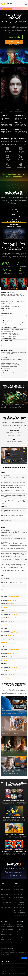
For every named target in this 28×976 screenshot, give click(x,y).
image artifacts (7, 160)
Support (19, 934)
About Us (19, 924)
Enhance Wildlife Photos (20, 904)
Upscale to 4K (4, 904)
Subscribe (24, 958)
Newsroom (19, 931)
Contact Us (20, 926)
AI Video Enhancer (5, 887)
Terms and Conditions (7, 973)
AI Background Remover (7, 926)
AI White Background (6, 934)
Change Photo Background (8, 942)
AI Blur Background (6, 931)
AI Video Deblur (5, 894)
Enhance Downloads (19, 902)
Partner (19, 929)
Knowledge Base (21, 937)
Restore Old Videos (6, 897)
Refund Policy (22, 973)
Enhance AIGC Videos (6, 902)
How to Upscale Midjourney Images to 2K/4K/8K (13, 817)
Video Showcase (5, 907)
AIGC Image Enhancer (19, 912)
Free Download (12, 37)
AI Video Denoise (5, 892)
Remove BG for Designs (7, 939)
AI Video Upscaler (5, 889)
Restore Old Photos (19, 907)
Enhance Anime (5, 899)
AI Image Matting (5, 924)
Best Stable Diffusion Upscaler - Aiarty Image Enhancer (14, 851)
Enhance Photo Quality (20, 899)
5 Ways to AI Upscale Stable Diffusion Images (14, 834)
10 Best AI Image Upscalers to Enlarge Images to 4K (14, 800)
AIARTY (9, 3)
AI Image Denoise (18, 892)
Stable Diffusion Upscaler (20, 915)
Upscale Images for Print (20, 910)
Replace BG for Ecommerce (8, 937)
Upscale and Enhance (22, 409)
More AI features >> (17, 32)
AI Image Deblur (18, 894)
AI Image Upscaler (18, 889)
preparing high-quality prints (14, 689)
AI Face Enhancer (18, 897)
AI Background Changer (7, 929)
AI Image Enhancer (18, 887)
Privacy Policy (15, 973)
